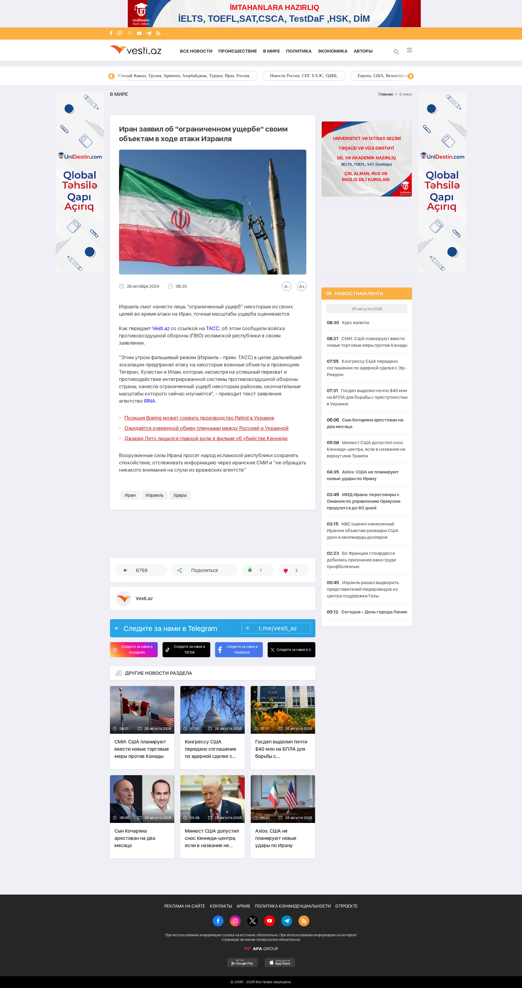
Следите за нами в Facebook (242, 650)
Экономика (333, 51)
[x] (129, 34)
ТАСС (212, 328)
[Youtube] (139, 34)
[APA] (261, 948)
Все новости (196, 51)
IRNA (149, 401)
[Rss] (158, 34)
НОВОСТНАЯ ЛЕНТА (359, 294)
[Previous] (111, 76)
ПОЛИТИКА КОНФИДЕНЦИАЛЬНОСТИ (293, 906)
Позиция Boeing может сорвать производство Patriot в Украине (199, 418)
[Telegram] (149, 34)
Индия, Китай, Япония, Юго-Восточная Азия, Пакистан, (298, 75)
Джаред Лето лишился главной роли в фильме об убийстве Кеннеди (206, 438)
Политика (299, 51)
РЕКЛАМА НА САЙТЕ (184, 906)
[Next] (410, 76)
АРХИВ (243, 906)
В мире (271, 51)
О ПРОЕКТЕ (346, 906)
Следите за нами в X (294, 650)
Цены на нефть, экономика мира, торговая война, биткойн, (172, 75)
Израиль (154, 495)
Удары (180, 495)
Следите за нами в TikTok (189, 650)
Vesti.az (160, 328)
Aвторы (363, 51)
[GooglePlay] (242, 962)
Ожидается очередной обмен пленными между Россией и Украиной (206, 428)
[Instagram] (119, 34)
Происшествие (237, 51)
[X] (252, 921)
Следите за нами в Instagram (137, 650)
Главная (386, 94)
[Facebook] (111, 34)
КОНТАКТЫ (221, 906)
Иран (130, 495)
